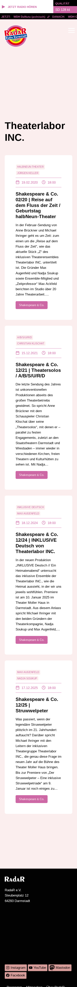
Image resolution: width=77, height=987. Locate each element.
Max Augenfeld (28, 513)
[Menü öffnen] (71, 30)
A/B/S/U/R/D (24, 337)
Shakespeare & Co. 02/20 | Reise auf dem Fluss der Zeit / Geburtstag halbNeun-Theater (38, 205)
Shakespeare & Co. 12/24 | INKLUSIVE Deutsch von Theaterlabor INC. (37, 543)
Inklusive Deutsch (30, 507)
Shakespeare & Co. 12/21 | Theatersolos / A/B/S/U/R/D (38, 370)
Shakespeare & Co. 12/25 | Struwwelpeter (37, 705)
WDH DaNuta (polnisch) (27, 16)
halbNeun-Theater (30, 166)
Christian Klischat (30, 343)
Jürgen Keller (27, 173)
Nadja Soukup (27, 678)
